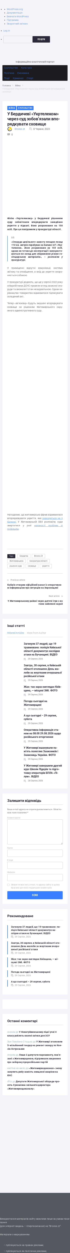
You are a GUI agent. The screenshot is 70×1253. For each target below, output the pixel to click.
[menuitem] (36, 39)
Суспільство (25, 108)
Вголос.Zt (38, 556)
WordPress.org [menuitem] (15, 9)
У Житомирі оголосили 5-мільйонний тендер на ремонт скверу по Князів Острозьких (35, 1045)
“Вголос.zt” (55, 1226)
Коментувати (13, 818)
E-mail (10, 860)
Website (11, 872)
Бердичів (24, 556)
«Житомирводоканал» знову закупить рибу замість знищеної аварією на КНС (34, 1072)
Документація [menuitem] (14, 12)
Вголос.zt (20, 129)
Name (10, 848)
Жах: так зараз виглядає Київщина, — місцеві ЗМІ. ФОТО (34, 961)
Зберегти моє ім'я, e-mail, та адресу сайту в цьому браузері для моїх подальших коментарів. (35, 886)
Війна (18, 85)
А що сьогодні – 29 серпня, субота (30, 981)
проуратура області (38, 561)
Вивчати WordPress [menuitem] (18, 16)
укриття (45, 566)
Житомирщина (16, 561)
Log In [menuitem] (6, 30)
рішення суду (16, 566)
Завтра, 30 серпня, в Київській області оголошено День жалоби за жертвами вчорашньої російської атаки (35, 946)
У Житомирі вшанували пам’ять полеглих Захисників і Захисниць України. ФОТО (41, 751)
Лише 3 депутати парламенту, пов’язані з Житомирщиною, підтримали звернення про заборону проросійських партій (34, 1058)
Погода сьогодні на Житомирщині (30, 972)
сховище (32, 566)
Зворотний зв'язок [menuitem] (17, 23)
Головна (6, 85)
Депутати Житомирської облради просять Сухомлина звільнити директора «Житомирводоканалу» (33, 1085)
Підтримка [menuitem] (13, 20)
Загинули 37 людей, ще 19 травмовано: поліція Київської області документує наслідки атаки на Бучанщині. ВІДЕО (36, 930)
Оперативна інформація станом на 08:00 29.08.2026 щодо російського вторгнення (42, 733)
